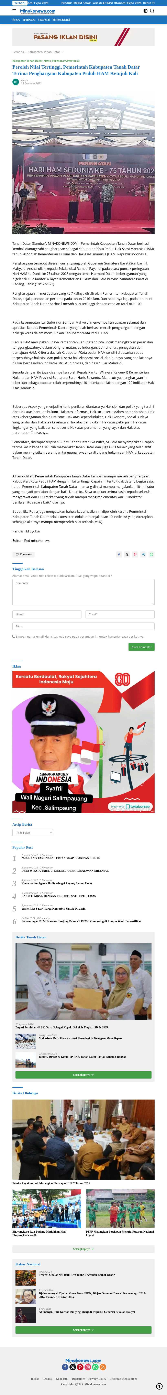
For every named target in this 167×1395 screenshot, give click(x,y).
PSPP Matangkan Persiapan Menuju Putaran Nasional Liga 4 (120, 1233)
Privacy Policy (97, 1378)
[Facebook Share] (119, 554)
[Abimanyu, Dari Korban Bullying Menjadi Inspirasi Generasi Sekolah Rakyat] (25, 1315)
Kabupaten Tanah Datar (27, 61)
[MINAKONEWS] (37, 10)
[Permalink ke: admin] (15, 82)
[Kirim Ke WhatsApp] (151, 554)
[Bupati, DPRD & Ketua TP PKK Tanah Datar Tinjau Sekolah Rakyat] (25, 1060)
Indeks (35, 1378)
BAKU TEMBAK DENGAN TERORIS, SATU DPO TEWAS (59, 896)
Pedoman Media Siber (123, 1378)
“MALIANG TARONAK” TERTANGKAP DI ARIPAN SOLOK (61, 858)
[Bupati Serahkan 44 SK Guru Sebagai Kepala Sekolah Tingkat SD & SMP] (83, 981)
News (47, 61)
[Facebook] (65, 1367)
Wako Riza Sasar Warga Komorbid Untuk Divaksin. (54, 908)
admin (24, 80)
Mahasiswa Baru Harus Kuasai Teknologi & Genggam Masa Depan (80, 1038)
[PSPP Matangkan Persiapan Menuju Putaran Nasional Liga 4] (120, 1208)
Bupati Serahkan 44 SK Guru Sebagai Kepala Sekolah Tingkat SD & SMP (61, 1027)
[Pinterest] (80, 1367)
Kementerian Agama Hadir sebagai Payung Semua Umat (57, 883)
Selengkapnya (82, 1074)
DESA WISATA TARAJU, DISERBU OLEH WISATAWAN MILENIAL (65, 870)
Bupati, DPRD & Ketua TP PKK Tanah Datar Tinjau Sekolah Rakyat (82, 1056)
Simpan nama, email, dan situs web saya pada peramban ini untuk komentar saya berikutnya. (80, 636)
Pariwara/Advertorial (66, 61)
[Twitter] (72, 1367)
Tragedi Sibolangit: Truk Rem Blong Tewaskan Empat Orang (77, 1274)
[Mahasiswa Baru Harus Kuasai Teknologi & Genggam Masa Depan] (25, 1041)
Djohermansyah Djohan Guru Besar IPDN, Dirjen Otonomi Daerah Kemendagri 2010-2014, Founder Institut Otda (92, 1295)
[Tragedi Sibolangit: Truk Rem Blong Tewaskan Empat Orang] (25, 1278)
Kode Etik (62, 1378)
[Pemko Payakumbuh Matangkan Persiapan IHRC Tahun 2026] (83, 1140)
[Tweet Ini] (127, 554)
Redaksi (47, 1378)
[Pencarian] (152, 11)
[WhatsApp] (95, 1367)
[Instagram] (88, 1367)
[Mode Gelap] (145, 11)
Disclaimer (78, 1378)
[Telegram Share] (143, 554)
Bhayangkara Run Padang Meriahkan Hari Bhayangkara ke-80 (39, 1233)
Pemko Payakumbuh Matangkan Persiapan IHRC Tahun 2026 (51, 1183)
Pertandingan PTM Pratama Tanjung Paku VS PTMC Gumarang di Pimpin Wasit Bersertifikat (81, 921)
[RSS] (103, 1367)
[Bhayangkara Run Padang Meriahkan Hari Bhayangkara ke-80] (46, 1208)
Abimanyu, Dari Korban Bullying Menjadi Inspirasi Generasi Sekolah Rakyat (87, 1311)
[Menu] (15, 10)
